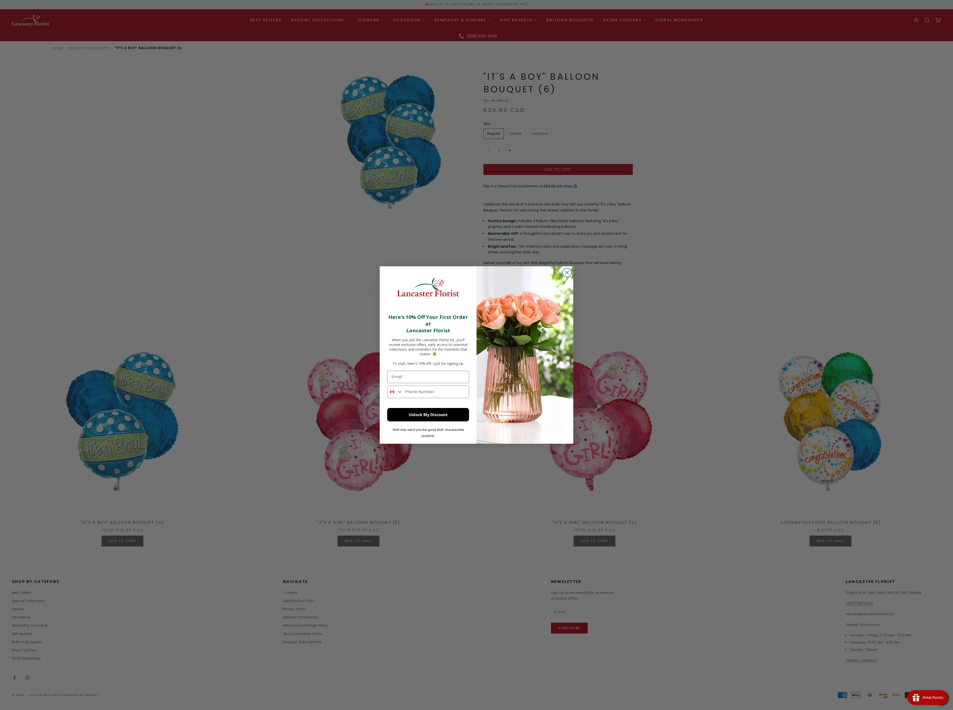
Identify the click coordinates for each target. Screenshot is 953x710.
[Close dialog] (567, 272)
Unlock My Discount (428, 414)
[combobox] (395, 392)
